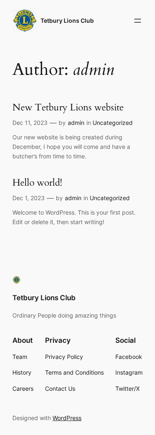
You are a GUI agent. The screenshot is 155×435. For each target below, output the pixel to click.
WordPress (66, 417)
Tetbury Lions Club (67, 20)
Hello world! (37, 183)
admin (76, 122)
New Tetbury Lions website (68, 107)
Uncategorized (113, 122)
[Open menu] (138, 21)
